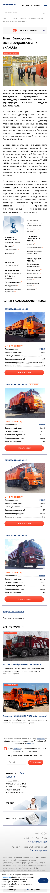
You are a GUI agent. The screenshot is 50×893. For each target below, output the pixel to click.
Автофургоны (10, 253)
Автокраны (31, 244)
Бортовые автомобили (13, 242)
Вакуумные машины (34, 270)
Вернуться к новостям (13, 611)
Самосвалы (9, 246)
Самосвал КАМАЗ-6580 (16, 535)
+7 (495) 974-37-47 (31, 5)
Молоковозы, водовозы (13, 282)
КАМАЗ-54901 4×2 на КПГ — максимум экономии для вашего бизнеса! (17, 788)
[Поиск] (44, 13)
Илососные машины (34, 274)
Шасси (8, 257)
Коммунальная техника (34, 260)
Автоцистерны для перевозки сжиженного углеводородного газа (35, 223)
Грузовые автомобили (11, 238)
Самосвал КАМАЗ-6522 (16, 460)
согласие (41, 739)
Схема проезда (39, 850)
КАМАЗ (42, 349)
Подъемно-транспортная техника (33, 239)
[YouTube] (41, 833)
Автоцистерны (12, 271)
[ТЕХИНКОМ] (9, 5)
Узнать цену (24, 372)
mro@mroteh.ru (39, 842)
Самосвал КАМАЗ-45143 (16, 309)
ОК (43, 880)
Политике (30, 743)
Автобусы (9, 262)
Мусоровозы (32, 289)
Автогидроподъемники (35, 247)
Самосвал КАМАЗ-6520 (16, 384)
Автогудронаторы (11, 286)
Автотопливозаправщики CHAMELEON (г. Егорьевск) (13, 276)
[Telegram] (45, 833)
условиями (6, 877)
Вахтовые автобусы (12, 265)
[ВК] (37, 833)
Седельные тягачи (12, 250)
